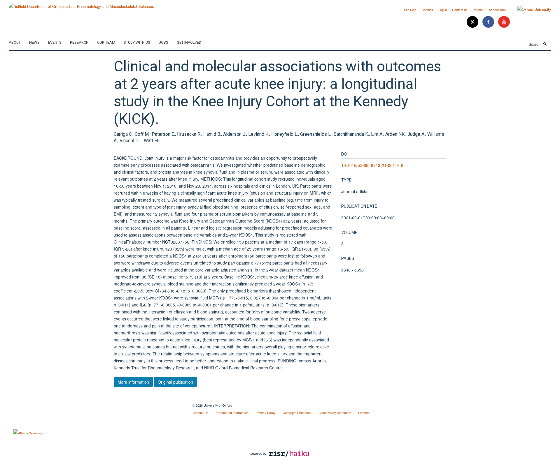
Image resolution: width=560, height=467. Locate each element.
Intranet (478, 9)
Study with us (137, 42)
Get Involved (189, 42)
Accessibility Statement (334, 412)
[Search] (545, 43)
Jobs (163, 42)
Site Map (410, 9)
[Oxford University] (529, 9)
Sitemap (364, 412)
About (15, 42)
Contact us (460, 9)
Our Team (106, 42)
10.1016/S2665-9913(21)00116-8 (372, 165)
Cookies (427, 9)
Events (55, 42)
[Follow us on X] (473, 22)
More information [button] (133, 382)
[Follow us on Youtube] (504, 22)
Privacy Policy (266, 412)
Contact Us (200, 412)
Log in (442, 9)
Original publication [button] (175, 382)
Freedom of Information (232, 412)
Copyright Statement (297, 412)
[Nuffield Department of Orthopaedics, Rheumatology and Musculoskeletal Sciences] (81, 4)
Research (79, 42)
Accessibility (497, 9)
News (34, 42)
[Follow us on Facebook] (488, 22)
